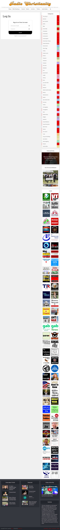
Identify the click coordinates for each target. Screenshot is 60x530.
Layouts (50, 528)
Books (27, 9)
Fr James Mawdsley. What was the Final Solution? (12, 488)
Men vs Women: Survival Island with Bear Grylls (12, 498)
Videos (38, 9)
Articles (33, 9)
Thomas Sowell (12, 492)
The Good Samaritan (31, 487)
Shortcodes (54, 528)
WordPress (20, 528)
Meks (12, 528)
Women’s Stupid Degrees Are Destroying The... (50, 157)
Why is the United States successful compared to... (33, 503)
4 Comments (31, 488)
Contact (23, 9)
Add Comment (31, 492)
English (30, 496)
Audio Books (45, 9)
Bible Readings (15, 9)
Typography (46, 528)
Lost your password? (22, 35)
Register (15, 35)
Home (10, 9)
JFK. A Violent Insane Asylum (12, 503)
